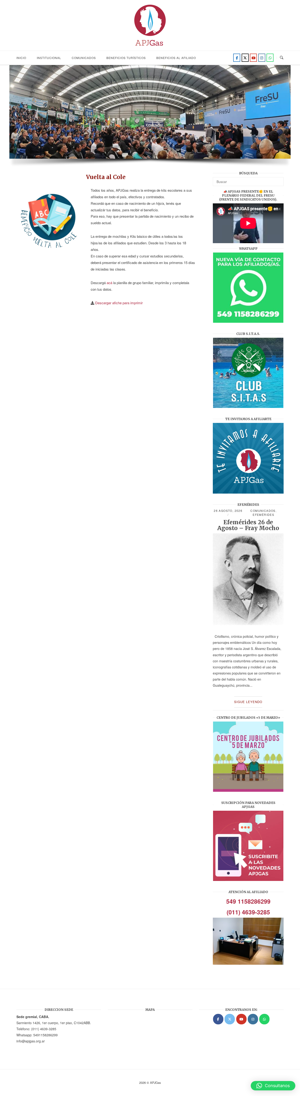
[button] (273, 1085)
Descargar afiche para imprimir (119, 302)
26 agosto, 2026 (228, 511)
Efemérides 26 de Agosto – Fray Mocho (248, 525)
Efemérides (263, 515)
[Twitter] (245, 58)
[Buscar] (278, 179)
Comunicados (84, 58)
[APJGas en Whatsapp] (270, 58)
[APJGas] (218, 1019)
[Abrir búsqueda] (282, 58)
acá (109, 282)
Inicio (21, 58)
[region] (150, 118)
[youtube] (253, 58)
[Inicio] (150, 47)
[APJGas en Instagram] (253, 1019)
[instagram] (261, 58)
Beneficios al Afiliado (176, 58)
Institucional (49, 58)
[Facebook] (236, 58)
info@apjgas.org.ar (30, 1041)
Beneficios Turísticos (126, 58)
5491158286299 (45, 1035)
